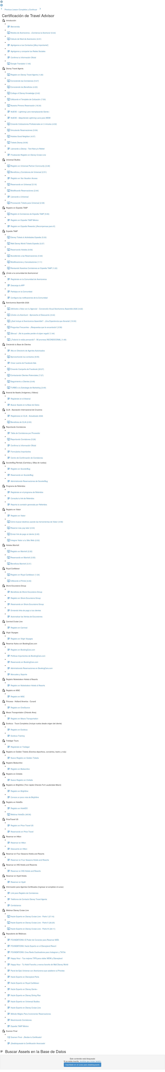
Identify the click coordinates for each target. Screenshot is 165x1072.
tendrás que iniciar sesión (90, 1061)
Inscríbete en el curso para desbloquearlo (82, 1064)
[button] (1, 2)
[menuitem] (1, 6)
